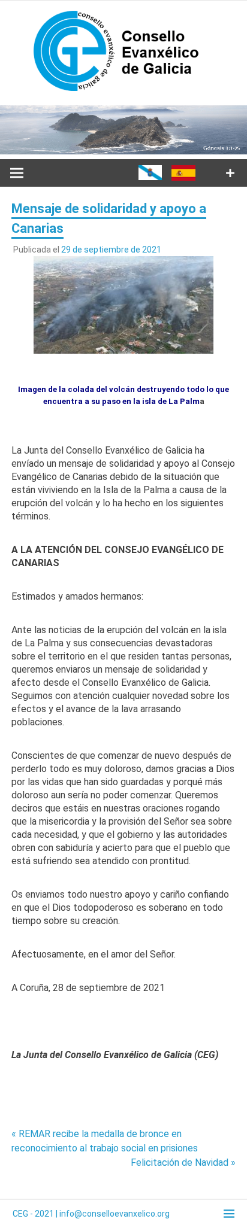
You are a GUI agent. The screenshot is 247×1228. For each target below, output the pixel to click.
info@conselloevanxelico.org (114, 1213)
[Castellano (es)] (183, 177)
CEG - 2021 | (36, 1213)
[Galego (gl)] (150, 177)
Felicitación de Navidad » (183, 1162)
